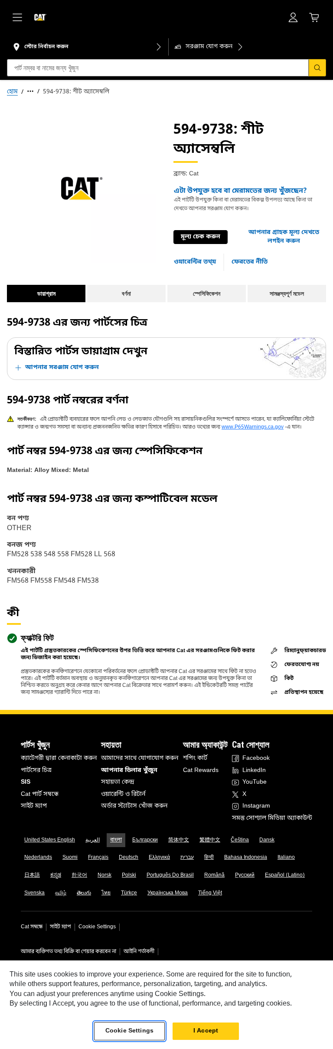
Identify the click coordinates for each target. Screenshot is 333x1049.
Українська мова (167, 893)
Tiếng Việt (210, 893)
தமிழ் (60, 893)
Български (145, 840)
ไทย (106, 893)
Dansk (266, 840)
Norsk (104, 875)
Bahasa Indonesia (245, 857)
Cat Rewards (201, 770)
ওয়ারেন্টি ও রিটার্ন (123, 794)
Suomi (70, 857)
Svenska (34, 893)
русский (245, 875)
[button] (284, 237)
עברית (187, 857)
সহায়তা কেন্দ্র (117, 782)
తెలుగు (84, 893)
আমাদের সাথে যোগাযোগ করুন (139, 758)
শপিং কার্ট (195, 758)
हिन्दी (209, 857)
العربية (92, 840)
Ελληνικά (159, 857)
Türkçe (129, 893)
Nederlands (38, 857)
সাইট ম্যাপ (34, 806)
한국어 (79, 875)
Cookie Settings (97, 927)
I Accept (205, 1031)
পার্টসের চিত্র (36, 770)
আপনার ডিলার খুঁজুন (129, 770)
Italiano (286, 857)
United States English (49, 840)
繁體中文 (209, 840)
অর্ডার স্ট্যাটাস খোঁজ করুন (134, 806)
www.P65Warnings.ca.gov (253, 427)
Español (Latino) (285, 875)
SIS (25, 782)
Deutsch (128, 857)
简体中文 (178, 840)
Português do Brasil (170, 875)
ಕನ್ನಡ (55, 875)
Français (98, 857)
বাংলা (116, 840)
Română (214, 875)
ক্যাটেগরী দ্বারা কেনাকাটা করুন (59, 758)
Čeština (240, 840)
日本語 (32, 875)
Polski (129, 875)
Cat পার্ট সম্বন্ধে (40, 794)
